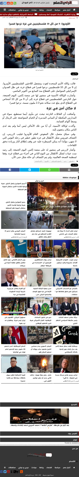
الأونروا (46, 161)
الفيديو (74, 404)
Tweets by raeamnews (72, 443)
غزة (65, 161)
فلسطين (71, 161)
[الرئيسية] (74, 10)
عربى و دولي (72, 18)
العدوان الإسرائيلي (56, 161)
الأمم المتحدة (38, 161)
